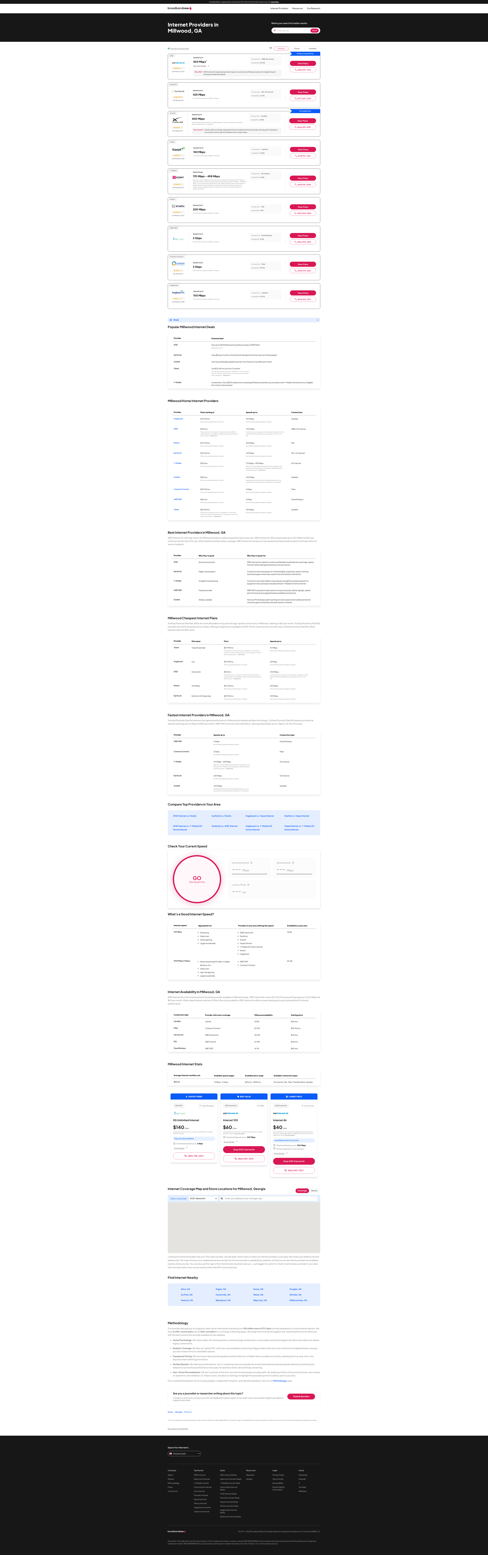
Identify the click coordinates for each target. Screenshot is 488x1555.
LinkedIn (302, 1479)
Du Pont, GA (187, 1294)
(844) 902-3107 (304, 299)
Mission (171, 1479)
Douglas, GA (296, 1289)
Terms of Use (278, 1479)
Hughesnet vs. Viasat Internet (260, 816)
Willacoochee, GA (298, 1300)
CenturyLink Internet (203, 1487)
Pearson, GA (187, 1300)
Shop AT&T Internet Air (244, 1149)
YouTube (302, 1487)
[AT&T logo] (178, 63)
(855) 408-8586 (304, 213)
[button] (279, 8)
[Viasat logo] (178, 149)
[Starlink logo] (178, 120)
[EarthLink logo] (178, 91)
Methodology (279, 1380)
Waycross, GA (260, 1300)
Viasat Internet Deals (229, 1502)
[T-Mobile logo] (178, 177)
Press (170, 1487)
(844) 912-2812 (304, 156)
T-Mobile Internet (201, 1483)
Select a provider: (178, 1198)
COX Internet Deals (228, 1494)
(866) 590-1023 (304, 70)
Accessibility (277, 1483)
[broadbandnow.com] (180, 8)
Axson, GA (258, 1289)
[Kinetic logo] (178, 206)
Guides (249, 1479)
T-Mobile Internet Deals (230, 1483)
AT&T (176, 429)
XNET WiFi (178, 499)
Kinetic (177, 443)
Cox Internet (199, 1491)
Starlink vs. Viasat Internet (296, 816)
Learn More (275, 2)
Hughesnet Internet (202, 1507)
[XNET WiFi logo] (178, 239)
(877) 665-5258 (304, 98)
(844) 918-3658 (304, 184)
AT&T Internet (199, 1475)
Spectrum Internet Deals (230, 1479)
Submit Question (301, 1396)
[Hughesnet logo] (178, 292)
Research (250, 1475)
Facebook (303, 1475)
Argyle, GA (221, 1289)
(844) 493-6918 (304, 127)
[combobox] (271, 1198)
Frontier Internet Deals (229, 1498)
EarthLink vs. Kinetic (221, 816)
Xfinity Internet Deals (229, 1506)
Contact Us (172, 1491)
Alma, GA (185, 1289)
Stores (314, 1191)
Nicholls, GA (295, 1294)
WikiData (302, 1491)
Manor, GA (258, 1294)
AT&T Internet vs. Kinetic (185, 816)
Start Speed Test (197, 879)
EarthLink (178, 453)
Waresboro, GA (223, 1300)
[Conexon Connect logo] (178, 263)
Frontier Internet (201, 1495)
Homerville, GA (223, 1294)
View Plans (303, 63)
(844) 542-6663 (304, 270)
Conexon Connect (181, 489)
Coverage (302, 1191)
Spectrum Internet (202, 1479)
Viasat (176, 509)
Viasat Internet (200, 1499)
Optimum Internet (202, 1511)
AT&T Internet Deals (228, 1475)
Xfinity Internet (200, 1503)
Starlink (177, 477)
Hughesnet (178, 418)
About (170, 1475)
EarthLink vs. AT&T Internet (225, 826)
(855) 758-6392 (304, 242)
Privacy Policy (278, 1475)
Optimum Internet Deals (230, 1516)
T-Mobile (177, 463)
